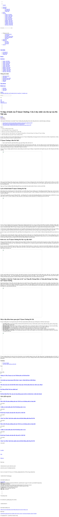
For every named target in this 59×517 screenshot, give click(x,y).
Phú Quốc (7, 43)
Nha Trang (7, 42)
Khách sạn (5, 40)
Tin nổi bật (5, 39)
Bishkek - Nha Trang (9, 20)
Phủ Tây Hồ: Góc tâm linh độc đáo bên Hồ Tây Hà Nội (13, 123)
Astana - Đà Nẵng (8, 17)
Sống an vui (25, 509)
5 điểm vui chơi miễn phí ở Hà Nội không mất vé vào (13, 407)
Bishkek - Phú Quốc (9, 21)
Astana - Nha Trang (8, 18)
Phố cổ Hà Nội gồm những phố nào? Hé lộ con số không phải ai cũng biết (17, 401)
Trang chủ (4, 7)
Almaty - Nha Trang (8, 15)
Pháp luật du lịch (17, 509)
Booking (28, 513)
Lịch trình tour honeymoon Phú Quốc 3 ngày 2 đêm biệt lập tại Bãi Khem (18, 380)
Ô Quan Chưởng (6, 363)
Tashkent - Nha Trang (9, 22)
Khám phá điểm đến (8, 37)
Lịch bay (4, 13)
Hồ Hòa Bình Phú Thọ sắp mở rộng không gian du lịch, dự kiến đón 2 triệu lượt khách (21, 393)
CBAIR (4, 5)
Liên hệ (4, 44)
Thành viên (7, 11)
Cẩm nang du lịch (8, 34)
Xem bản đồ (2, 481)
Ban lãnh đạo (7, 10)
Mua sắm (6, 38)
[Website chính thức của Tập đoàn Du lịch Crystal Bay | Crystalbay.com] (13, 93)
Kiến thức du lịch (10, 509)
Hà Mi (1, 116)
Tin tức (17, 513)
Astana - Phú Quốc (8, 19)
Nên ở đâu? (7, 35)
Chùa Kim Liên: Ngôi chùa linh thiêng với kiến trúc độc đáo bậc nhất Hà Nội (17, 122)
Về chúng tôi (7, 9)
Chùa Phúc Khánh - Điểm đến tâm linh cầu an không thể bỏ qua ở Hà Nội (16, 125)
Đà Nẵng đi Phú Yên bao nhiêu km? (9, 389)
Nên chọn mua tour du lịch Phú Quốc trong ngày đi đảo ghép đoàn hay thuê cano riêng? (21, 384)
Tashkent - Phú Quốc (9, 23)
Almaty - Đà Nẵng (8, 14)
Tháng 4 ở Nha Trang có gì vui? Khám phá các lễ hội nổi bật (14, 375)
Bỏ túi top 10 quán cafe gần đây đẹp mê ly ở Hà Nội (12, 412)
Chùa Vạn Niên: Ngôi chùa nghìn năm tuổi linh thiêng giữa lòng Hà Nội (17, 418)
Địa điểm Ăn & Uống (9, 36)
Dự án (4, 12)
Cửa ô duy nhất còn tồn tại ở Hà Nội (9, 364)
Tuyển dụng (25, 513)
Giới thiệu (4, 8)
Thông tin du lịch (3, 102)
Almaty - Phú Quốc (8, 16)
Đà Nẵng (6, 41)
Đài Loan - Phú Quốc (9, 24)
